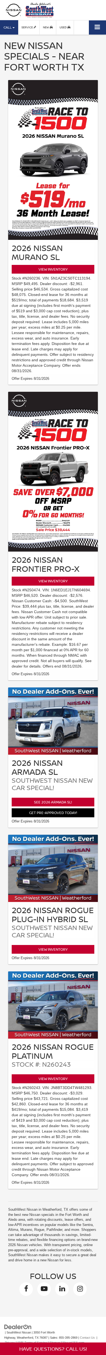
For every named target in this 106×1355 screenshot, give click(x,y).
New (46, 27)
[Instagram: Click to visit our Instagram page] (80, 1289)
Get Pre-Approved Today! (53, 812)
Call (8, 27)
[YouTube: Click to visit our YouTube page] (44, 1289)
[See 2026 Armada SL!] (53, 721)
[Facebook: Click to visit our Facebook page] (26, 1289)
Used (63, 27)
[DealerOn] (18, 1327)
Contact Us (87, 1337)
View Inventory (53, 269)
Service (27, 27)
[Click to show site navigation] (97, 27)
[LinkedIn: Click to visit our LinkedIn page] (62, 1289)
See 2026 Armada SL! (53, 802)
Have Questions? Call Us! (53, 1348)
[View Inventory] (53, 160)
